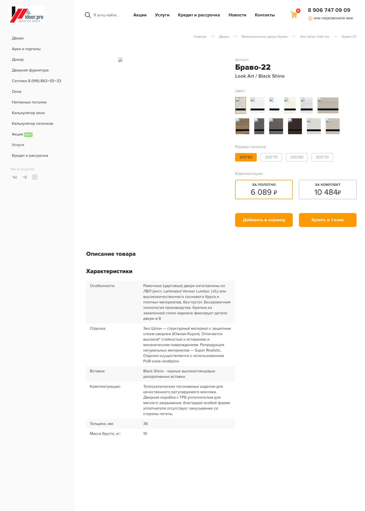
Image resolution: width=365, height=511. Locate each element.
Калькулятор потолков (32, 123)
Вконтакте (15, 177)
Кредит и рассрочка (199, 15)
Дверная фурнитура (30, 70)
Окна (16, 91)
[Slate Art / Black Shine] (259, 126)
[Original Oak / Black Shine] (242, 126)
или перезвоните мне (333, 18)
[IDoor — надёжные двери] (26, 22)
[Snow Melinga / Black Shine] (257, 105)
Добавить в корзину (264, 220)
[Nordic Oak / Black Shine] (290, 105)
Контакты (265, 15)
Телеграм (25, 177)
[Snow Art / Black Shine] (274, 105)
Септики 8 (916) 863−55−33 (36, 80)
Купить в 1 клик (328, 220)
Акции (139, 15)
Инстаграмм (35, 177)
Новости (237, 15)
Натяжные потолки (29, 102)
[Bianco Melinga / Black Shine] (313, 126)
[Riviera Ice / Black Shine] (306, 105)
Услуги (162, 15)
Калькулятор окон (28, 112)
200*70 (271, 157)
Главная (199, 37)
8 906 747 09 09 (329, 10)
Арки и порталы (26, 48)
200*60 (246, 157)
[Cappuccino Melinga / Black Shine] (328, 105)
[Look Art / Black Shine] (240, 105)
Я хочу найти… (106, 15)
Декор (18, 59)
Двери (18, 38)
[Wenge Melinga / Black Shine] (295, 126)
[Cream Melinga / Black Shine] (332, 126)
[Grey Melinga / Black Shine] (276, 126)
